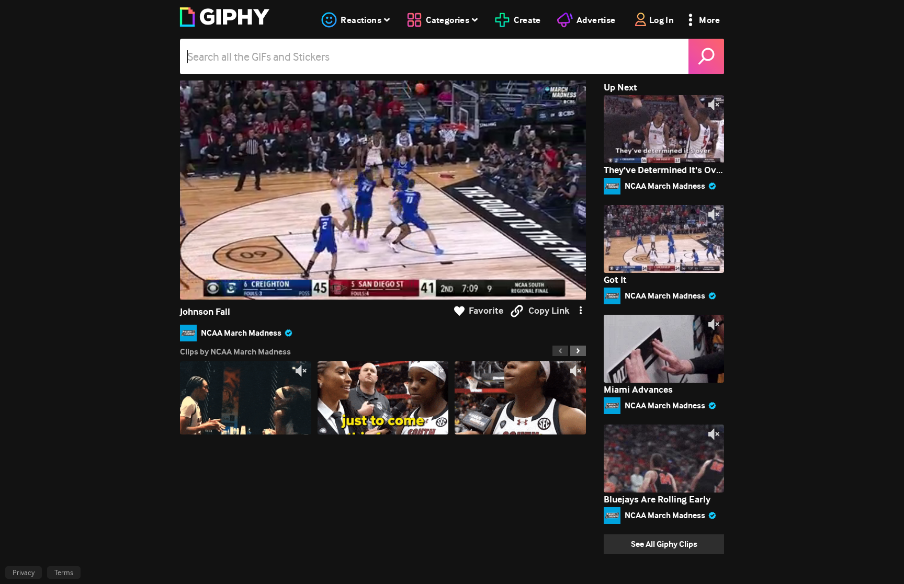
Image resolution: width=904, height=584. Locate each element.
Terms (63, 572)
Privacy (24, 572)
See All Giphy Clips (664, 544)
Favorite (486, 310)
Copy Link (548, 310)
